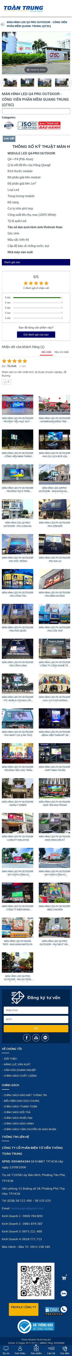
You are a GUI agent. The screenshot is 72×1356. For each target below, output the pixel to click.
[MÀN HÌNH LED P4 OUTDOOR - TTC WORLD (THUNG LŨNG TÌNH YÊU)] (17, 684)
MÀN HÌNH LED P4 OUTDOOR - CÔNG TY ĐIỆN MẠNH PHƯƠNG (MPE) (17, 908)
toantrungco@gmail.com (27, 1208)
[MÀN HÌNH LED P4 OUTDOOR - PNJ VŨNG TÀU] (17, 579)
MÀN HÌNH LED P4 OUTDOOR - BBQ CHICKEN (54, 908)
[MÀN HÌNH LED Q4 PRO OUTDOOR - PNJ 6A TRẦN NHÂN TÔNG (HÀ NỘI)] (17, 962)
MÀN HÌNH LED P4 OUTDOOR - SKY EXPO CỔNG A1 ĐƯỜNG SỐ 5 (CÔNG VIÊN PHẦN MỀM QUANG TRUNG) (17, 873)
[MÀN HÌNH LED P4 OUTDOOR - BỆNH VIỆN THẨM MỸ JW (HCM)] (54, 718)
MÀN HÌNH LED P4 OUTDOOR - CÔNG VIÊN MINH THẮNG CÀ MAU (17, 455)
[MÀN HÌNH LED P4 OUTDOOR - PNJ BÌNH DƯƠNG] (54, 579)
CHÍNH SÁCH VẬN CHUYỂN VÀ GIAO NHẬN (30, 1129)
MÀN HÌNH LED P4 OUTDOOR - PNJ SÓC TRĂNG (17, 559)
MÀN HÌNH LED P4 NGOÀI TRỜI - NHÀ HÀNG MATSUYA (17, 943)
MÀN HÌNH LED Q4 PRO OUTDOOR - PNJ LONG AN (17, 524)
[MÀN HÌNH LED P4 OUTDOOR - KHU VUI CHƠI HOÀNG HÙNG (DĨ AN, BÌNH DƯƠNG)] (54, 684)
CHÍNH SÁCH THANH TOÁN (20, 1106)
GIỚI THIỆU (10, 1058)
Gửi (36, 1028)
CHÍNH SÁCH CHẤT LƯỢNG (20, 1075)
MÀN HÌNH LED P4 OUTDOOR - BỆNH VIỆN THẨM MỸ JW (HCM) (54, 734)
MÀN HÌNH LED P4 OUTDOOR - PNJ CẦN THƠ (54, 629)
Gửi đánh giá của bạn (36, 334)
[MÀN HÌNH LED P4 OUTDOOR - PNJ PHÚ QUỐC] (17, 614)
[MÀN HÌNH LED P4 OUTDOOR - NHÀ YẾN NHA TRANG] (54, 788)
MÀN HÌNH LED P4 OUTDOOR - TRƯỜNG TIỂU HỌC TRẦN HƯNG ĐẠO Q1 (17, 769)
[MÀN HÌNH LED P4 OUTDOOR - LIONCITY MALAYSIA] (17, 823)
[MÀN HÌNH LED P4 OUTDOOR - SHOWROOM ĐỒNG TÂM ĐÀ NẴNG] (54, 405)
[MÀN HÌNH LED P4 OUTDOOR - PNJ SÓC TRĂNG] (17, 544)
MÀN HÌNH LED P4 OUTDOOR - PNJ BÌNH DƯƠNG (54, 594)
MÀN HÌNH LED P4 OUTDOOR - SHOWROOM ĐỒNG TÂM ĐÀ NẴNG (54, 420)
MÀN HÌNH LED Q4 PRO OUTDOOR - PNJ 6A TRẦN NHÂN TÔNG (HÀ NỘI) (17, 978)
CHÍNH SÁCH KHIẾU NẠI (18, 1118)
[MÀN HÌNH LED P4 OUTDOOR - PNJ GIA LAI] (54, 544)
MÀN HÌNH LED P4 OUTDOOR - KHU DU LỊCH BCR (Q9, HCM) (54, 455)
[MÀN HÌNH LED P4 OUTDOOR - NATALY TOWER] (17, 788)
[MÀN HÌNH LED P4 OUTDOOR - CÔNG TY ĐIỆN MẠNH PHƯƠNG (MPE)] (17, 893)
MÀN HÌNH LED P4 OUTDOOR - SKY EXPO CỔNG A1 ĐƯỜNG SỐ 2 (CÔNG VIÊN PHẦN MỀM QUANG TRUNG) (54, 873)
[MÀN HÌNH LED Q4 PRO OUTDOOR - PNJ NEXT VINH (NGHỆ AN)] (54, 928)
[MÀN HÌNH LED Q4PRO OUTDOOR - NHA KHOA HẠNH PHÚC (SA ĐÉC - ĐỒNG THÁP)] (54, 474)
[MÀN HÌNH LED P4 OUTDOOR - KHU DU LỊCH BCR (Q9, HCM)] (54, 440)
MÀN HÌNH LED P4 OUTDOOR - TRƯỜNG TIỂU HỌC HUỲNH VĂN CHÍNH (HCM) (17, 420)
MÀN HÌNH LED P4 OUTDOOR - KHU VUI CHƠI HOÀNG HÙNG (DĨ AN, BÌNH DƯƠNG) (54, 699)
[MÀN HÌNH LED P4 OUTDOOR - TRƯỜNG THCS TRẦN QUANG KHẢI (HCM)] (17, 474)
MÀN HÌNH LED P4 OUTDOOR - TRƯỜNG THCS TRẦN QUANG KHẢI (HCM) (17, 490)
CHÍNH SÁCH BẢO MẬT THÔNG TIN (25, 1095)
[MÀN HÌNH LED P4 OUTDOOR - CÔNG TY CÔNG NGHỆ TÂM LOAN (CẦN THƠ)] (54, 649)
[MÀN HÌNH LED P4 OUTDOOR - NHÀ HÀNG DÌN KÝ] (54, 823)
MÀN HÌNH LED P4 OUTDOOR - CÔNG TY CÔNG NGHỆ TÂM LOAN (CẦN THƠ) (54, 664)
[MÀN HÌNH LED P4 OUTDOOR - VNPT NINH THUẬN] (54, 753)
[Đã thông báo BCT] (36, 1326)
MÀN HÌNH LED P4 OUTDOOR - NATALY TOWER (17, 803)
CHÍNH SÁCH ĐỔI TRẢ (17, 1112)
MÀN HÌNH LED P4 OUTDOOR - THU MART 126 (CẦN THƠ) (17, 734)
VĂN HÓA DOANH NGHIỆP (20, 1070)
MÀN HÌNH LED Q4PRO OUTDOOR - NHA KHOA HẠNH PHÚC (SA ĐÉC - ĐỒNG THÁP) (54, 490)
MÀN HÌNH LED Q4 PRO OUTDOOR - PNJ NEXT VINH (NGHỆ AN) (54, 943)
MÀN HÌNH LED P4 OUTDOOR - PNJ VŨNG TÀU (17, 594)
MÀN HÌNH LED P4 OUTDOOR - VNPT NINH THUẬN (54, 769)
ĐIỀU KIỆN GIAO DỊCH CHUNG (21, 1100)
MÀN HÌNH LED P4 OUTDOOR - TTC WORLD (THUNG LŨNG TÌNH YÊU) (17, 699)
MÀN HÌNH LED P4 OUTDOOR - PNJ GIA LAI (54, 559)
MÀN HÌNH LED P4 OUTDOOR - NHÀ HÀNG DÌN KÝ (54, 838)
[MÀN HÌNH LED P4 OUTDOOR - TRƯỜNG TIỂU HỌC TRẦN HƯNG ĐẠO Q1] (17, 753)
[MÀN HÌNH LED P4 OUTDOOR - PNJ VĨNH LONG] (17, 649)
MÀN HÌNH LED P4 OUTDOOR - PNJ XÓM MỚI (54, 524)
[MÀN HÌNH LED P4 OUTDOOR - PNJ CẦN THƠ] (54, 614)
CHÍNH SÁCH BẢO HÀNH (19, 1123)
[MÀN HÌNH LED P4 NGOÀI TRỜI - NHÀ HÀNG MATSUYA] (17, 928)
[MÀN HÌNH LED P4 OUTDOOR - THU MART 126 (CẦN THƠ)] (17, 718)
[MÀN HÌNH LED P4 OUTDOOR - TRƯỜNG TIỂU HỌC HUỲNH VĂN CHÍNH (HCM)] (17, 405)
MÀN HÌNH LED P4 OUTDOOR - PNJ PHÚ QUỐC (17, 629)
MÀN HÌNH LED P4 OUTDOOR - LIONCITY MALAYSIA (17, 838)
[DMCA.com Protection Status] (54, 1311)
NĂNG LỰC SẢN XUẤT (17, 1064)
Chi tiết (9, 139)
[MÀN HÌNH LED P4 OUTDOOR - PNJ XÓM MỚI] (54, 509)
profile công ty (23, 1307)
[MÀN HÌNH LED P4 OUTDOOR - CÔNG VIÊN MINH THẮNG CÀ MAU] (17, 440)
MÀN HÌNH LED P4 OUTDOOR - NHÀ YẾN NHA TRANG (54, 803)
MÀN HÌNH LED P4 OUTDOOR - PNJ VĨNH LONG (17, 664)
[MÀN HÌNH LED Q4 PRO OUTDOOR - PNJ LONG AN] (17, 509)
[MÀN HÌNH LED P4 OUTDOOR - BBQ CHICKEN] (54, 893)
